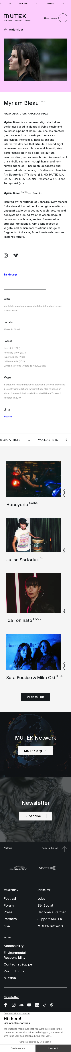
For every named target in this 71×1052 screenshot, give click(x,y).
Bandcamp (10, 274)
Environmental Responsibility (15, 955)
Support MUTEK (50, 918)
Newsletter (11, 997)
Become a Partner (52, 912)
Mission (10, 977)
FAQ (7, 925)
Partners (8, 847)
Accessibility (14, 945)
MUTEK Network (50, 925)
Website (8, 416)
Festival (10, 898)
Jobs (41, 898)
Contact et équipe (18, 964)
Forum (9, 905)
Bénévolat (45, 905)
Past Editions (14, 971)
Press (8, 912)
